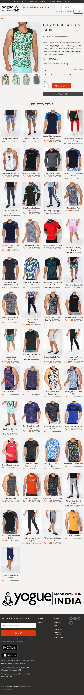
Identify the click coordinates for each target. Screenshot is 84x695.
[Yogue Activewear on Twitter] (71, 619)
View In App (63, 94)
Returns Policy (58, 629)
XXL (70, 75)
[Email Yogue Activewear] (71, 623)
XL (64, 75)
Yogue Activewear (12, 686)
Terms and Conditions (57, 633)
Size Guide (78, 70)
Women (60, 12)
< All (2, 19)
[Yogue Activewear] (10, 8)
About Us (57, 623)
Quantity (46, 81)
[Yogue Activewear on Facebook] (75, 619)
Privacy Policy (58, 638)
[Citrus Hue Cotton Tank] (21, 47)
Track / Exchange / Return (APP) (37, 7)
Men (69, 12)
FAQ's (55, 626)
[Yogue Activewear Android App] (10, 650)
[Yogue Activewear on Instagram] (79, 619)
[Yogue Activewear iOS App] (10, 658)
